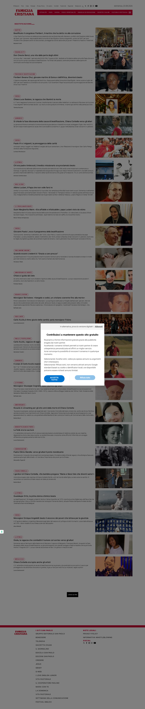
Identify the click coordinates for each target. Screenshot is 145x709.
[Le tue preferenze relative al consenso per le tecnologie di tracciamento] (2, 532)
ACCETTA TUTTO (54, 378)
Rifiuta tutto (85, 377)
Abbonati (99, 326)
